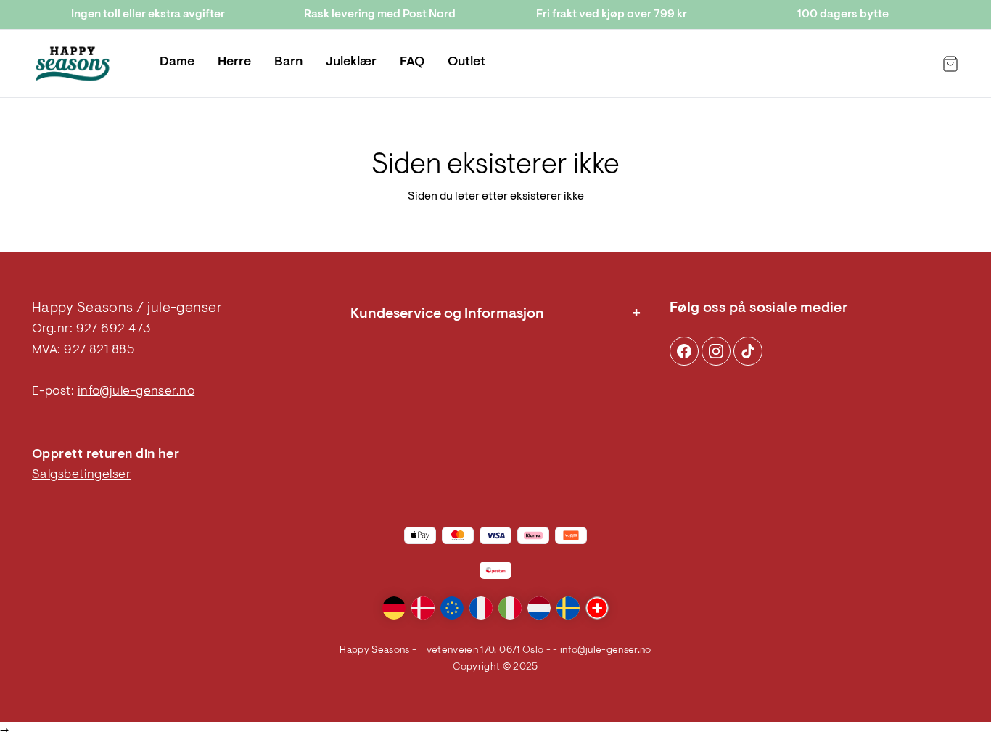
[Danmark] (423, 608)
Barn (288, 62)
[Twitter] (748, 351)
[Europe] (452, 608)
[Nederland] (539, 608)
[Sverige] (568, 608)
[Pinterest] (716, 351)
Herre (234, 62)
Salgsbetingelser (81, 475)
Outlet (466, 62)
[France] (481, 608)
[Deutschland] (394, 608)
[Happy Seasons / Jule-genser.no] (72, 64)
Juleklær (351, 62)
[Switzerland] (597, 608)
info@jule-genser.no (136, 391)
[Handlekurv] (950, 64)
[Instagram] (684, 351)
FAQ (412, 62)
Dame (177, 62)
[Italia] (510, 608)
